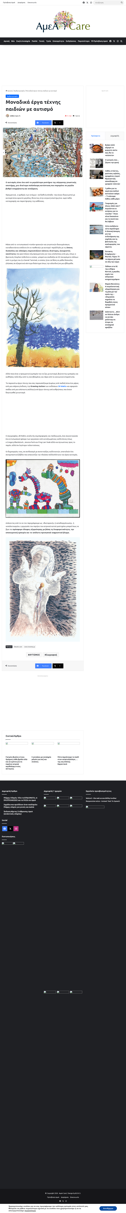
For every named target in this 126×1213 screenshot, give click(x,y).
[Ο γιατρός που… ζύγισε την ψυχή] (96, 163)
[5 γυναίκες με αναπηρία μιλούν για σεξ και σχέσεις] (43, 748)
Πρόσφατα (95, 136)
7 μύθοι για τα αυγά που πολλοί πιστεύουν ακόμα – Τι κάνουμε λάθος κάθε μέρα (112, 193)
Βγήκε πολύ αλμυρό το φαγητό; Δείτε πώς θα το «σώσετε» (111, 150)
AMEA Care (14, 116)
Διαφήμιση (21, 2)
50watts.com (18, 647)
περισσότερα (30, 1211)
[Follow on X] (19, 116)
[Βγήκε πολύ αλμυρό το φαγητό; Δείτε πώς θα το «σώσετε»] (96, 148)
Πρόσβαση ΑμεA (100, 41)
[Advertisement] (63, 64)
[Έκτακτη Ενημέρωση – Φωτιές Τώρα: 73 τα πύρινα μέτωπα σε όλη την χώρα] (96, 254)
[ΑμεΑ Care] (63, 21)
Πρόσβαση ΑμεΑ (9, 2)
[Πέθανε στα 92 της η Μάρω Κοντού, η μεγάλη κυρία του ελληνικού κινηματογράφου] (96, 269)
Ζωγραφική (51, 655)
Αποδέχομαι (108, 1208)
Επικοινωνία (32, 2)
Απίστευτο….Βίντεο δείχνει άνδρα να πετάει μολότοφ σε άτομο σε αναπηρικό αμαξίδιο (112, 319)
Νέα (13, 41)
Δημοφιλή (114, 136)
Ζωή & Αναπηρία (23, 41)
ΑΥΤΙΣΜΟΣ (34, 655)
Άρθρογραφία (19, 91)
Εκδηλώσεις (71, 41)
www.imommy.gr (29, 647)
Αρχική (6, 41)
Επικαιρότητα (58, 41)
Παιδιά (34, 41)
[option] (43, 152)
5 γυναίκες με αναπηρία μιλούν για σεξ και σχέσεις (41, 759)
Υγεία (48, 41)
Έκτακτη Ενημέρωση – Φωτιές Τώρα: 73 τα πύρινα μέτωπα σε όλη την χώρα (112, 256)
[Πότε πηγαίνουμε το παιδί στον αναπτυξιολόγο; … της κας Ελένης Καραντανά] (69, 748)
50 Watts (62, 386)
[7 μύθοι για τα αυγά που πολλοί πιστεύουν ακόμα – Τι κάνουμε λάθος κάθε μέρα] (96, 191)
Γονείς (41, 41)
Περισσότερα (83, 41)
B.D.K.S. (78, 1193)
